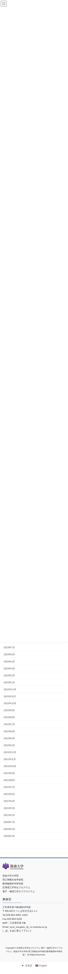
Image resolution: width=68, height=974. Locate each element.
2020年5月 (9, 829)
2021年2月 (9, 815)
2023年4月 (9, 661)
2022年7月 (9, 724)
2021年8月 (9, 780)
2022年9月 (9, 710)
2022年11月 (10, 696)
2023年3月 (9, 668)
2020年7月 (9, 822)
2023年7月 (9, 647)
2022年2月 (9, 745)
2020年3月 (9, 836)
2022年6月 (9, 731)
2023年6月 (9, 654)
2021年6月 (9, 794)
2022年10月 (10, 703)
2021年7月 (9, 787)
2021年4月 (9, 801)
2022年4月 (9, 738)
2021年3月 (9, 808)
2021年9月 (9, 773)
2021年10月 (10, 766)
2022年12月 (10, 689)
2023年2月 (9, 675)
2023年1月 (9, 682)
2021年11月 (10, 759)
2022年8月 (9, 717)
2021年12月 (10, 752)
